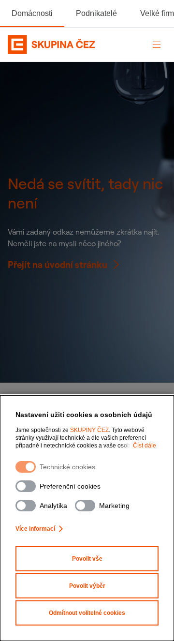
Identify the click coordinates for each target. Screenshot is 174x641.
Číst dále (144, 445)
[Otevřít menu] (156, 44)
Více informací (35, 528)
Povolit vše (87, 558)
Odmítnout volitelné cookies (87, 613)
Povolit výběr (87, 585)
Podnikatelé (96, 13)
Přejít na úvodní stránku (57, 264)
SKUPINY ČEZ (89, 430)
